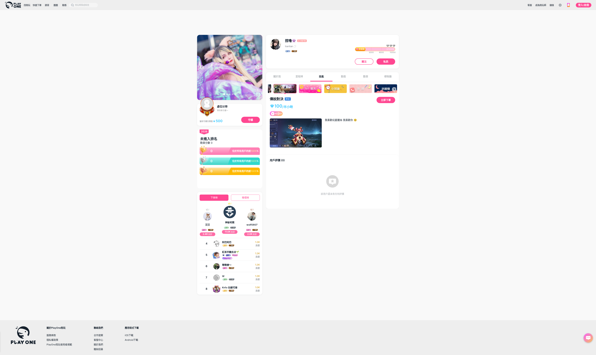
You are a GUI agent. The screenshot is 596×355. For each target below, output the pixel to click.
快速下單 (37, 5)
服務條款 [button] (51, 335)
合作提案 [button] (98, 335)
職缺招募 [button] (98, 349)
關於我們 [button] (98, 344)
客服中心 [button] (98, 340)
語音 (47, 5)
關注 (364, 61)
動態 (64, 5)
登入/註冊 (583, 5)
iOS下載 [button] (129, 335)
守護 (250, 119)
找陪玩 (27, 5)
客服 (530, 5)
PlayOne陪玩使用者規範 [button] (59, 344)
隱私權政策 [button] (52, 340)
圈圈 (56, 5)
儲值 (552, 5)
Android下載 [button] (131, 340)
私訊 (385, 61)
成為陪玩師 (540, 5)
